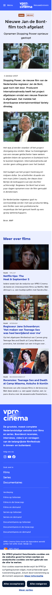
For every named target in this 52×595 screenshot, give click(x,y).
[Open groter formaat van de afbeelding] (26, 127)
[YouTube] (9, 456)
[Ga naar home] (26, 5)
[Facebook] (14, 456)
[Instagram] (5, 456)
